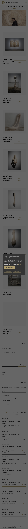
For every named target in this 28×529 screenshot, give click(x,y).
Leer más (19, 264)
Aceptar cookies (9, 267)
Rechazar (16, 271)
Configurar (8, 271)
